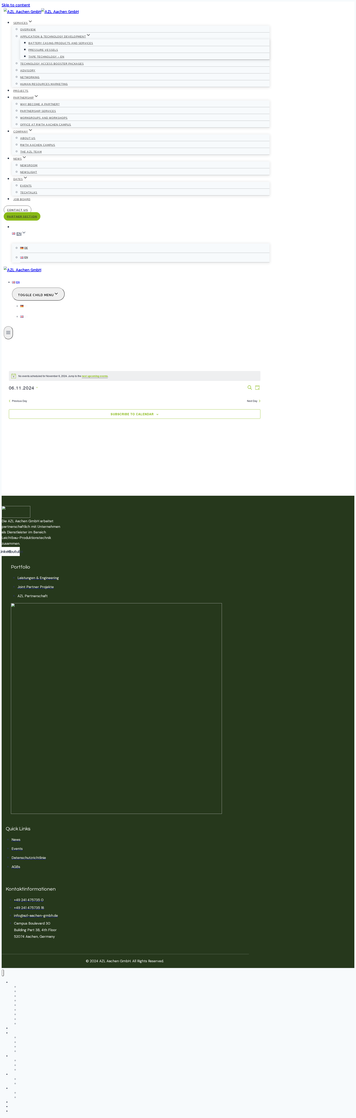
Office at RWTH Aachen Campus (45, 124)
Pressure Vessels (43, 50)
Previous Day (19, 401)
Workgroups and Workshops (44, 118)
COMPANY (16, 1056)
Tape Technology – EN (46, 57)
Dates (14, 1088)
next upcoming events (95, 376)
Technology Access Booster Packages (52, 64)
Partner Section (22, 216)
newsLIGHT (28, 172)
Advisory (27, 70)
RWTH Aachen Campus (37, 145)
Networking (30, 77)
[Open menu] (8, 332)
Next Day (252, 401)
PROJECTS (20, 91)
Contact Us (17, 209)
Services (15, 982)
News (13, 1074)
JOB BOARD (21, 199)
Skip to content (16, 5)
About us (27, 138)
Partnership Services (38, 111)
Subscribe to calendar (132, 414)
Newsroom (28, 165)
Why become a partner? (40, 104)
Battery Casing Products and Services (60, 43)
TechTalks (28, 192)
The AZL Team (31, 152)
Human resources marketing (44, 84)
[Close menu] (3, 972)
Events (26, 186)
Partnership (17, 1033)
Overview (28, 29)
